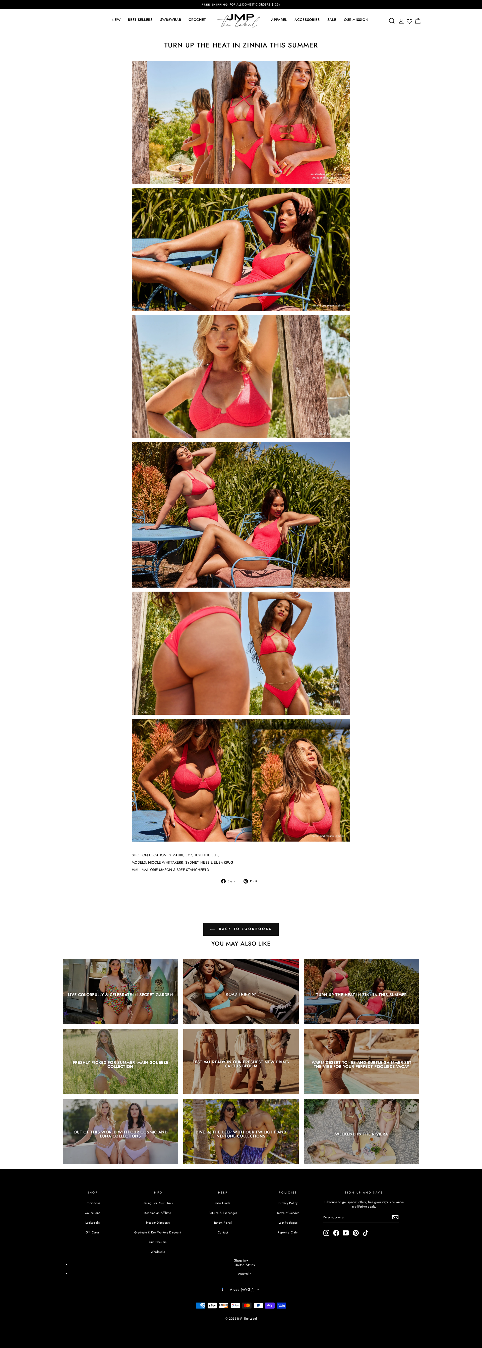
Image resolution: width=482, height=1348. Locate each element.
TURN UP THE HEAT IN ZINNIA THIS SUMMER (361, 994)
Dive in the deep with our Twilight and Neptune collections (241, 1134)
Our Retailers (158, 1242)
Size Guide (222, 1203)
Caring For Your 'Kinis (158, 1203)
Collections (92, 1213)
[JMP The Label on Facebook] (336, 1233)
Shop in (241, 1260)
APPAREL (279, 19)
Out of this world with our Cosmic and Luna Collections (120, 1134)
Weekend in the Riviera (361, 1134)
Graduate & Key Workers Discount (157, 1232)
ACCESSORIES (307, 19)
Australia (245, 1273)
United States (245, 1264)
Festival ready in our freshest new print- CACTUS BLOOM (241, 1064)
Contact (223, 1232)
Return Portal (223, 1222)
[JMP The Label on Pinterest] (356, 1233)
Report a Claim (288, 1232)
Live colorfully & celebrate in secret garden (120, 994)
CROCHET (197, 19)
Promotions (92, 1203)
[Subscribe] (395, 1217)
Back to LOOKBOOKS (244, 928)
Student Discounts (158, 1222)
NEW (116, 19)
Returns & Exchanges (223, 1213)
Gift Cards (93, 1232)
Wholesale (158, 1252)
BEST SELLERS (140, 19)
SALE (331, 19)
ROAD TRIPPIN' (241, 994)
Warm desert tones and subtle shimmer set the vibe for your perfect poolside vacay (362, 1064)
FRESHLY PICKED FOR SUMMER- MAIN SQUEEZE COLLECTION (120, 1064)
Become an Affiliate (157, 1213)
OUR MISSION (356, 19)
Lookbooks (92, 1222)
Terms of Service (288, 1213)
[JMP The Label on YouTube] (346, 1233)
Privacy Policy (287, 1203)
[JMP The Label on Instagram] (326, 1233)
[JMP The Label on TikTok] (366, 1233)
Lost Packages (288, 1222)
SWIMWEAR (170, 19)
